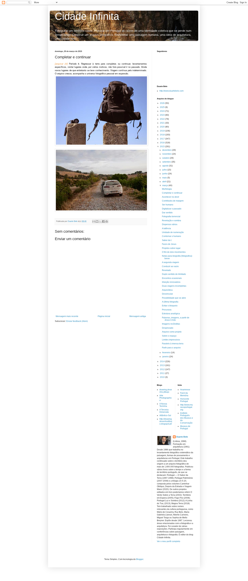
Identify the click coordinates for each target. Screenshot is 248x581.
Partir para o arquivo (171, 347)
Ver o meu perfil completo (168, 541)
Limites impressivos (171, 340)
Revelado (166, 270)
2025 (162, 107)
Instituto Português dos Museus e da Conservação (186, 418)
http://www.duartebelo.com (171, 91)
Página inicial (104, 316)
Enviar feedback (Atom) (77, 321)
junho (165, 173)
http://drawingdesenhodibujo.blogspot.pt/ (165, 421)
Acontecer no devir (170, 197)
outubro (166, 158)
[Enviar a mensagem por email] (93, 221)
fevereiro (166, 352)
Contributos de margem (173, 201)
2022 (162, 119)
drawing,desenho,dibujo (165, 390)
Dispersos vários (169, 224)
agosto (165, 166)
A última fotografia (170, 302)
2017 (162, 139)
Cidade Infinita (87, 16)
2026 (162, 103)
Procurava (166, 310)
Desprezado (167, 328)
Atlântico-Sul (165, 415)
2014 (162, 361)
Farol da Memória (184, 394)
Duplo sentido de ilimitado (174, 274)
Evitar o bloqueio (169, 305)
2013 (162, 365)
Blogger (139, 559)
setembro (166, 162)
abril (164, 181)
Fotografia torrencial (171, 216)
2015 (162, 146)
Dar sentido (167, 212)
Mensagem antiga (137, 316)
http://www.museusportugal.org (186, 407)
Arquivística (167, 290)
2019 (162, 131)
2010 (162, 377)
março (165, 185)
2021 (162, 123)
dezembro (167, 150)
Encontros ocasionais (172, 278)
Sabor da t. (167, 240)
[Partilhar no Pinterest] (106, 221)
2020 (162, 127)
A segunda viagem (170, 262)
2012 (162, 369)
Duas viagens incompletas (174, 286)
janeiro (165, 356)
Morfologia (167, 189)
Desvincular (167, 294)
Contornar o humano (171, 236)
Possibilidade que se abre (174, 298)
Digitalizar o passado (171, 209)
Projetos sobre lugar (171, 248)
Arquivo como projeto (172, 332)
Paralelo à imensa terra (172, 343)
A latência (166, 228)
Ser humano (167, 205)
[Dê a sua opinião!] (97, 221)
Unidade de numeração (173, 232)
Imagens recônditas (171, 324)
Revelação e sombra (171, 220)
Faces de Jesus (169, 244)
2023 (162, 115)
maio (164, 178)
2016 (162, 142)
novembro (167, 154)
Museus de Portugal (185, 427)
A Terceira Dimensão (164, 411)
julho (164, 170)
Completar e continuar (172, 193)
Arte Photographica (165, 398)
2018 (162, 135)
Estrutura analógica (171, 313)
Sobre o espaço (169, 336)
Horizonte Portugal (184, 400)
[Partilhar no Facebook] (103, 221)
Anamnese (185, 389)
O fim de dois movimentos (174, 252)
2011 (162, 373)
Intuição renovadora (171, 282)
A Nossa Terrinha (163, 405)
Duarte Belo (182, 437)
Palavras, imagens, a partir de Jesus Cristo (175, 318)
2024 (162, 111)
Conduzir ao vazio (170, 266)
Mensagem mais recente (67, 316)
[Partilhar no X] (100, 221)
